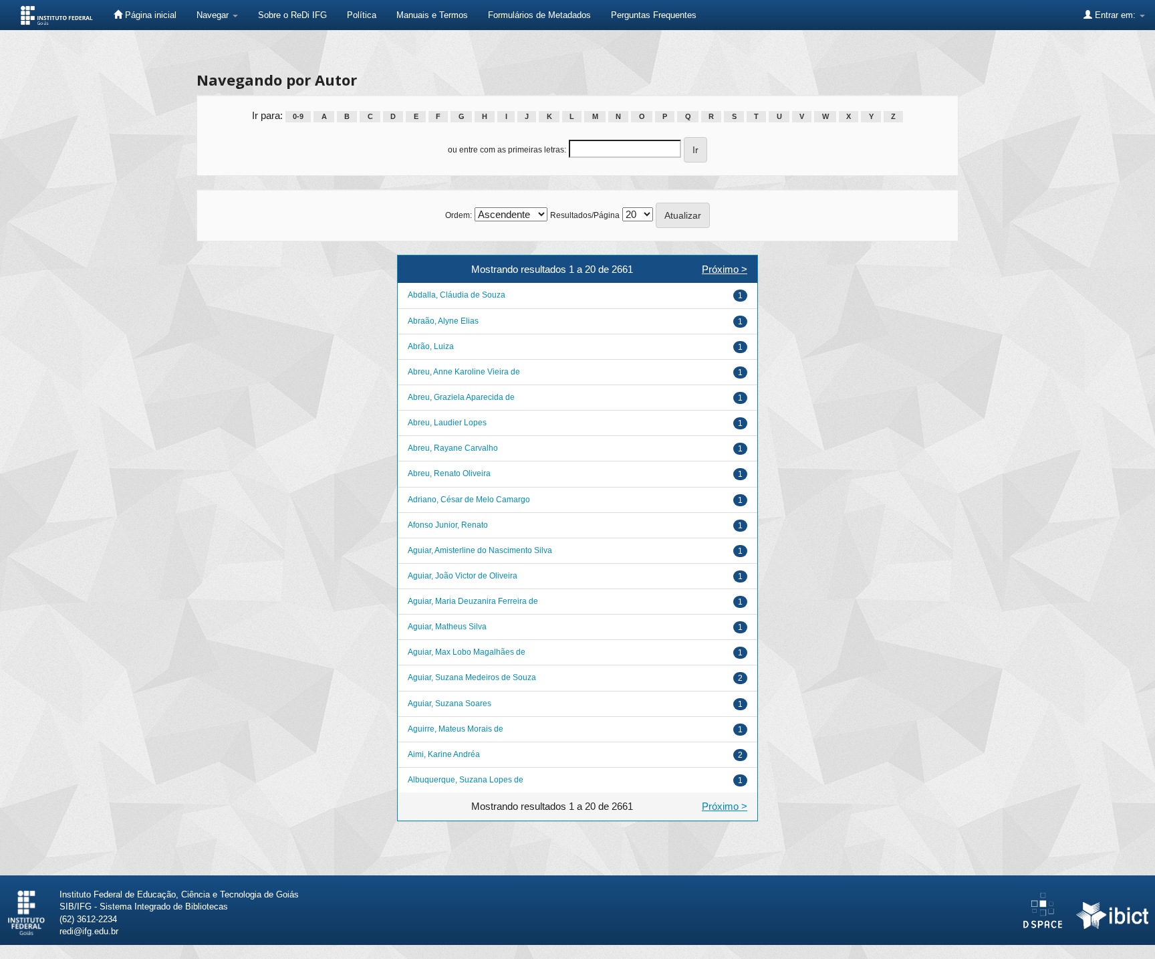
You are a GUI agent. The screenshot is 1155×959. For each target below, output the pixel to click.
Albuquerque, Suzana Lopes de (465, 779)
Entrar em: (1115, 15)
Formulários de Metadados (539, 15)
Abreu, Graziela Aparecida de (461, 397)
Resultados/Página (585, 215)
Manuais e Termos (432, 15)
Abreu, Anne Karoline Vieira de (464, 372)
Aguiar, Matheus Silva (447, 626)
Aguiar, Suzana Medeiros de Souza (472, 677)
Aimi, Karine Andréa (444, 754)
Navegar (214, 15)
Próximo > (724, 269)
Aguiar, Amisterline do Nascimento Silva (480, 550)
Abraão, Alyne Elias (443, 321)
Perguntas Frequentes (653, 15)
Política (361, 15)
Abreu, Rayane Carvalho (453, 448)
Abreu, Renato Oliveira (449, 473)
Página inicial (149, 15)
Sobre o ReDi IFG (292, 15)
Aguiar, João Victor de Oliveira (462, 575)
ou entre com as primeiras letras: (507, 149)
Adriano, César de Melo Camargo (469, 499)
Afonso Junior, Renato (448, 525)
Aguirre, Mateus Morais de (455, 729)
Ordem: (458, 215)
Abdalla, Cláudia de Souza (456, 295)
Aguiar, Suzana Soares (449, 703)
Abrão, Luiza (431, 346)
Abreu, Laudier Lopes (447, 422)
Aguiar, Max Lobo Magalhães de (466, 652)
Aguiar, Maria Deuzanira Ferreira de (473, 601)
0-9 (298, 116)
